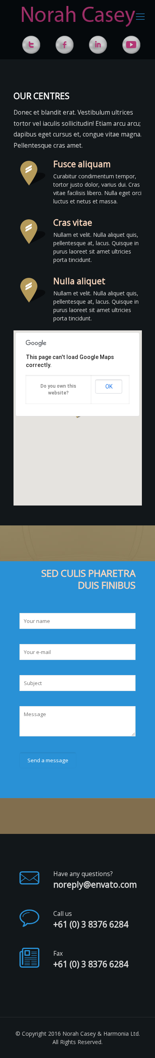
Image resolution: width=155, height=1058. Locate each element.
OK (108, 386)
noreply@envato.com (95, 885)
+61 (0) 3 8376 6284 (90, 924)
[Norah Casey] (78, 16)
